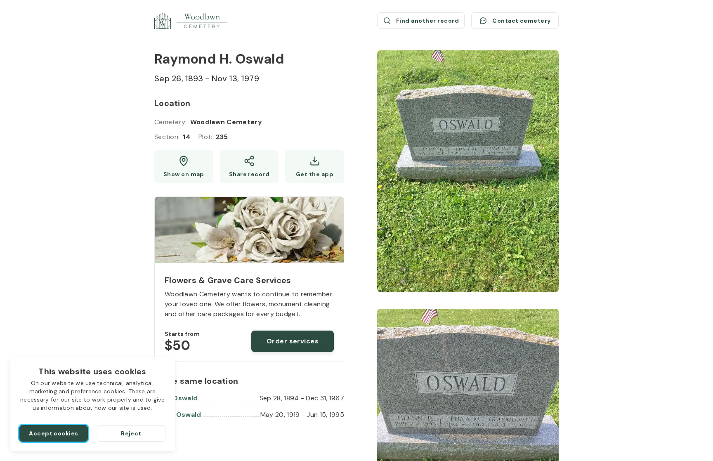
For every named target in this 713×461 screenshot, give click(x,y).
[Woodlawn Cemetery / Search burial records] (190, 20)
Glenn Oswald (177, 414)
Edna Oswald (176, 398)
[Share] (249, 166)
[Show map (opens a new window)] (183, 166)
